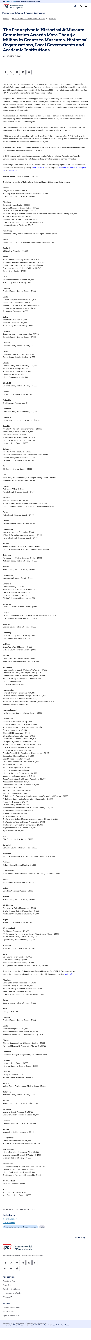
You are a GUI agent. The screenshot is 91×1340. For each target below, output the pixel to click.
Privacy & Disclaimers (20, 1325)
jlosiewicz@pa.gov (10, 1219)
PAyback (6, 1297)
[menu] (85, 6)
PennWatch (7, 1311)
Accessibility (7, 1325)
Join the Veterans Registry (13, 1293)
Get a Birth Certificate (11, 1289)
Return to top (80, 1237)
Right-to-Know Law (10, 1316)
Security (46, 1325)
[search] (80, 6)
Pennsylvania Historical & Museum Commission (23, 13)
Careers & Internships (11, 1308)
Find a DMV (7, 1285)
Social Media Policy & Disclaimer (61, 1325)
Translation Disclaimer (35, 1325)
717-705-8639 (9, 1222)
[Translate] (75, 6)
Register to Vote (9, 1281)
